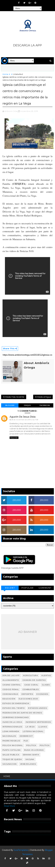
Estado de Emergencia (16, 703)
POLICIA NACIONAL (13, 745)
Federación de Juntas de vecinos (22, 713)
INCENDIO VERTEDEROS (38, 722)
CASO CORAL (31, 685)
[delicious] (27, 863)
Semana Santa (31, 755)
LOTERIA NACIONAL (33, 731)
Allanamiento (11, 680)
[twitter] (24, 3)
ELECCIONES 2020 (28, 699)
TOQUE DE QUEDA (12, 759)
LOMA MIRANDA (11, 731)
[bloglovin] (27, 858)
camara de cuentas (34, 680)
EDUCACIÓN (9, 699)
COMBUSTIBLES (31, 689)
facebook (45, 405)
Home (5, 74)
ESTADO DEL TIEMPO (14, 708)
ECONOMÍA (42, 694)
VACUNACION (10, 764)
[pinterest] (35, 3)
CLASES (46, 685)
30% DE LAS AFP (11, 675)
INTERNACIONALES (12, 727)
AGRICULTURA (30, 675)
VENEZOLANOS (28, 764)
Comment (45, 588)
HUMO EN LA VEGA (12, 722)
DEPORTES (27, 694)
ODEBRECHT (26, 736)
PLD (26, 741)
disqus (27, 405)
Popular (27, 588)
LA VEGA (30, 727)
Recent (10, 588)
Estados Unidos (37, 708)
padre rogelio (11, 741)
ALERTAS (46, 675)
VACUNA (30, 759)
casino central (12, 685)
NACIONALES (9, 736)
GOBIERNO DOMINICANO (16, 717)
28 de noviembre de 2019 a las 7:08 (24, 420)
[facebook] (19, 3)
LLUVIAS (42, 727)
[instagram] (34, 810)
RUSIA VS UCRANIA (34, 750)
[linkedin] (27, 810)
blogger (9, 405)
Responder (14, 438)
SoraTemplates (21, 850)
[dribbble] (32, 858)
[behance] (43, 858)
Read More (9, 806)
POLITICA (31, 745)
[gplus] (30, 3)
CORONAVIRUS (10, 694)
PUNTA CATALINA (12, 750)
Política (45, 745)
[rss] (38, 858)
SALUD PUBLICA (11, 755)
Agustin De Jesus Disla (23, 416)
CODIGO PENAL (11, 689)
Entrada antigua (43, 397)
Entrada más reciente (13, 397)
